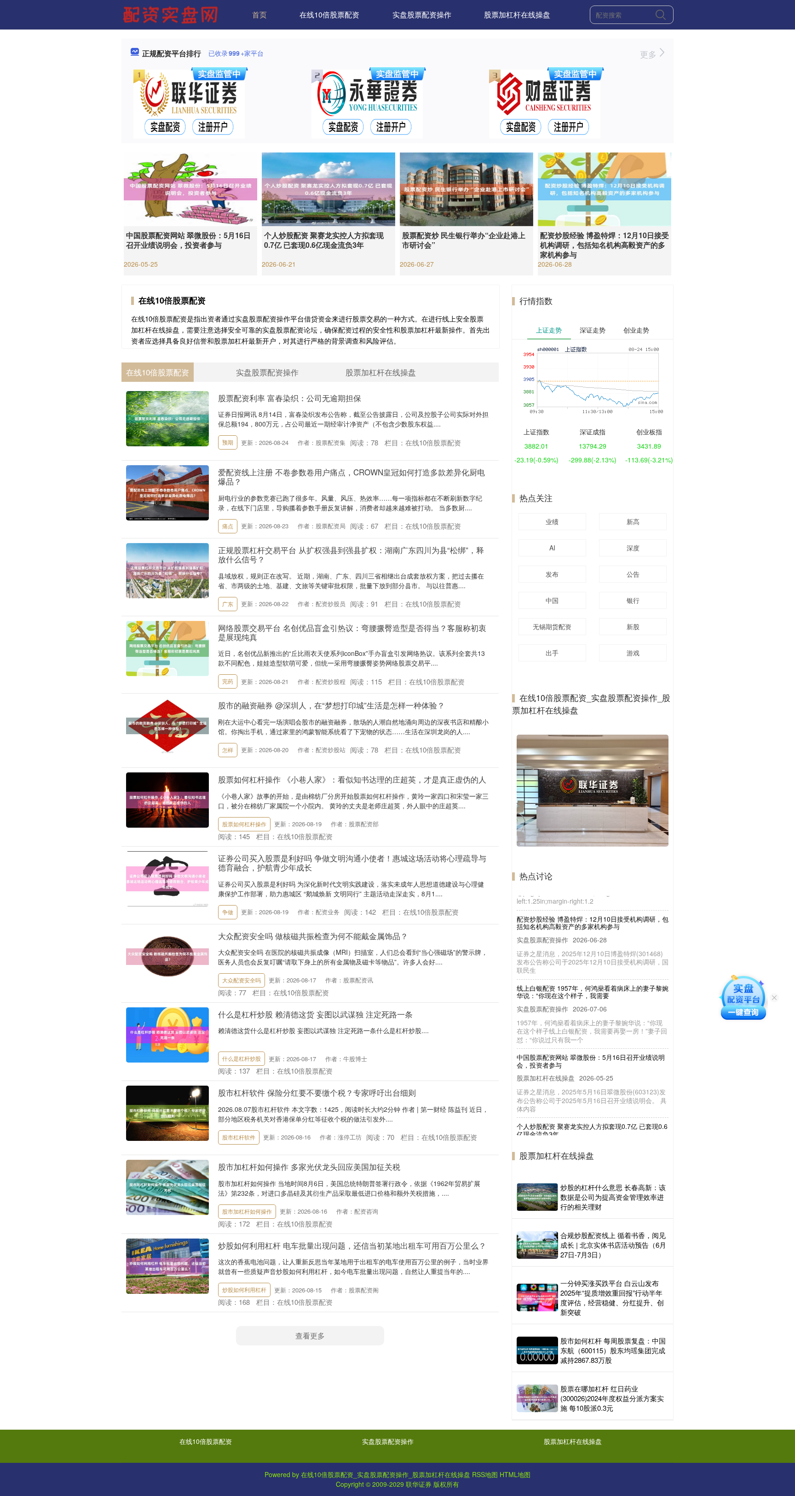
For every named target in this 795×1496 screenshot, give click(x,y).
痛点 (227, 526)
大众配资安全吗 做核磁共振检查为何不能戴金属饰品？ (313, 935)
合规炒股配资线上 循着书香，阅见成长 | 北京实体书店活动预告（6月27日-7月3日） (613, 1244)
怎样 (227, 750)
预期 (227, 442)
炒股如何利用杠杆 (244, 1289)
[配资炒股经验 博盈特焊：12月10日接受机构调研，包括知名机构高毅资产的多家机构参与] (604, 188)
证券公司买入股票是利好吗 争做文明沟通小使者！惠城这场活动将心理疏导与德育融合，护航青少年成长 (352, 862)
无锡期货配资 (552, 626)
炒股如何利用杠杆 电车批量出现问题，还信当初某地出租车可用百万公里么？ (352, 1245)
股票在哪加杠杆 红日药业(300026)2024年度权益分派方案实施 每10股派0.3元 (612, 1398)
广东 (227, 604)
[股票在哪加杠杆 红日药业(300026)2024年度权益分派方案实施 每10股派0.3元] (537, 1398)
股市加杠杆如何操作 (247, 1211)
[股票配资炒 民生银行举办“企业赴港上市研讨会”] (466, 188)
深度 (633, 547)
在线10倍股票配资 (329, 14)
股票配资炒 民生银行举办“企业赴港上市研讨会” (463, 240)
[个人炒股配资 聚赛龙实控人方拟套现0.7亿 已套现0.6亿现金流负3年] (328, 188)
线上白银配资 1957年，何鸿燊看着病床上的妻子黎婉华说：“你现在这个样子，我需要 (592, 964)
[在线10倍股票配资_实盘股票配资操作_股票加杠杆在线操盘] (171, 13)
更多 (649, 54)
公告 (633, 574)
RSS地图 (485, 1474)
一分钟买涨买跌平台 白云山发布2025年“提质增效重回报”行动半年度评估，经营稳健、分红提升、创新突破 (612, 1297)
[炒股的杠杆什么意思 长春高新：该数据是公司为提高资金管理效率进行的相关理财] (537, 1197)
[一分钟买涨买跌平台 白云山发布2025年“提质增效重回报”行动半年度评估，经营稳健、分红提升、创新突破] (537, 1297)
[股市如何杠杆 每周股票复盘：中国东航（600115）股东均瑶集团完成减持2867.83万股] (537, 1350)
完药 (227, 681)
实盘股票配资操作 (421, 14)
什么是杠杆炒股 (241, 1058)
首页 (259, 14)
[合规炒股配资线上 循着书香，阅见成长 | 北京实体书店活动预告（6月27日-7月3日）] (537, 1245)
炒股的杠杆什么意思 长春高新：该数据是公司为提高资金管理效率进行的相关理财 (613, 1196)
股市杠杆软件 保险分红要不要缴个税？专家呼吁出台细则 (317, 1092)
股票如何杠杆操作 (244, 824)
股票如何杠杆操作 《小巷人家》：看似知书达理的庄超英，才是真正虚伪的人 (352, 779)
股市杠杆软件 (238, 1137)
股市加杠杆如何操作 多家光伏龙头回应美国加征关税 (309, 1166)
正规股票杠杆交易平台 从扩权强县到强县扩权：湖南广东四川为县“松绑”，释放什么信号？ (351, 554)
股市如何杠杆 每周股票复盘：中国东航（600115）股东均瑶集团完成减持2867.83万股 (613, 1350)
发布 (552, 574)
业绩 (552, 521)
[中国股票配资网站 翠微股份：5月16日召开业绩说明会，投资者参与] (190, 188)
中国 (552, 600)
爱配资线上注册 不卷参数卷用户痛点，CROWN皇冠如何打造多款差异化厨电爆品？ (351, 476)
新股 (633, 626)
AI (552, 547)
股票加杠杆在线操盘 (517, 14)
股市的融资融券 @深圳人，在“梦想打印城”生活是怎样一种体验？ (331, 705)
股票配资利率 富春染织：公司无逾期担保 (289, 397)
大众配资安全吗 (241, 980)
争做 (227, 912)
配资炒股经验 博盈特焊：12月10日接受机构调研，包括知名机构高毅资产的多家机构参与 (604, 245)
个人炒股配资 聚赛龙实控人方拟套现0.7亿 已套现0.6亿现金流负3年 (324, 240)
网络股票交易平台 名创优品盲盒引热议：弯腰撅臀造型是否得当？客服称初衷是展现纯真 (352, 632)
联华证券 (419, 1484)
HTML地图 (515, 1474)
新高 (633, 521)
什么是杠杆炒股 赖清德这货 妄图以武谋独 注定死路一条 (315, 1014)
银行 (633, 600)
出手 (552, 652)
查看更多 (310, 1335)
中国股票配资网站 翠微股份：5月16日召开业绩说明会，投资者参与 (188, 240)
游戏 (633, 652)
